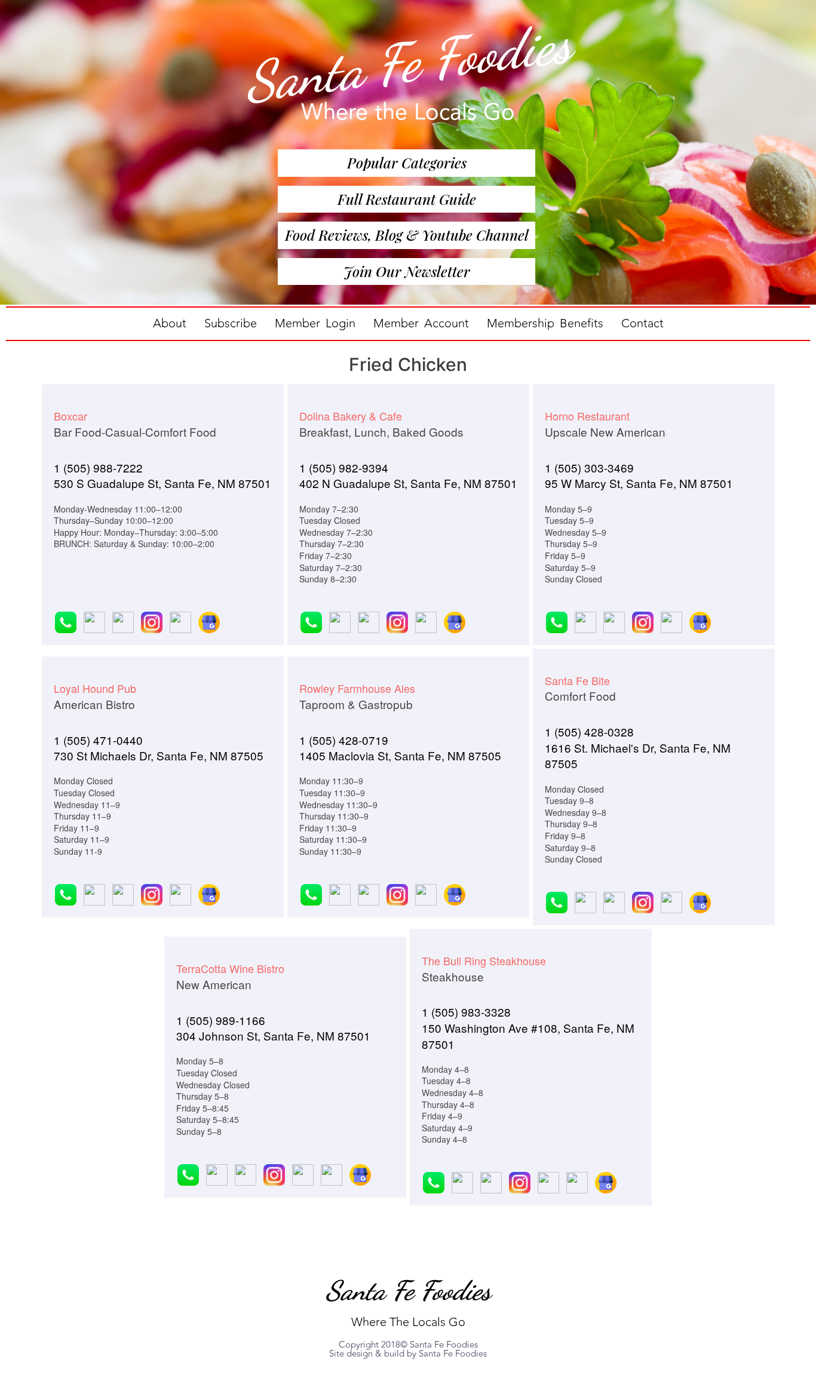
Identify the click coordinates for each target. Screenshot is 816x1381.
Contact (642, 323)
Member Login (315, 323)
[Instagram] (151, 620)
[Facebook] (122, 620)
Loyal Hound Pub (95, 688)
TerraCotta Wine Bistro (230, 968)
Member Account (421, 323)
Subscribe (230, 323)
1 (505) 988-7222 (98, 467)
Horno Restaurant (587, 415)
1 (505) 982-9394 (343, 467)
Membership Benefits (545, 323)
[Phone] (66, 620)
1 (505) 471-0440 (98, 740)
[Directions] (179, 620)
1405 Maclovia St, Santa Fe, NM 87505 (400, 755)
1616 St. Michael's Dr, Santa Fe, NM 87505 (638, 755)
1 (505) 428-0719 (343, 740)
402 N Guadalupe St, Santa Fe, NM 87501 (408, 483)
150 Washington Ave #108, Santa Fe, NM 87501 (528, 1036)
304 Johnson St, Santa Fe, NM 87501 (273, 1035)
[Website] (93, 620)
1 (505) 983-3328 (466, 1011)
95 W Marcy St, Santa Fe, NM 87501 (639, 483)
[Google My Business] (207, 620)
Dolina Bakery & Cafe (350, 415)
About (169, 323)
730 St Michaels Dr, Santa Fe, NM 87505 (158, 755)
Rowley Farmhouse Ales (357, 688)
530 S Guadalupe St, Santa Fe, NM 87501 (162, 483)
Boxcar (70, 415)
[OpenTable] (302, 1173)
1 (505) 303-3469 (589, 467)
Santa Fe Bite (577, 680)
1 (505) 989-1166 (220, 1020)
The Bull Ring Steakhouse (484, 960)
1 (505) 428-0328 (589, 731)
